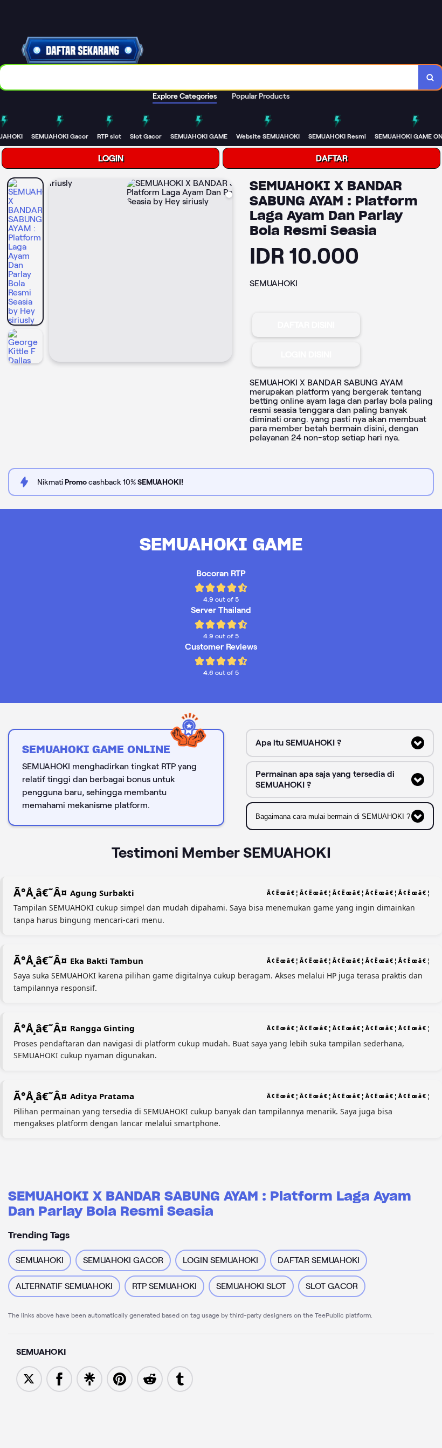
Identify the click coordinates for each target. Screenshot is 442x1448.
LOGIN (110, 158)
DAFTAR (332, 158)
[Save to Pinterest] (120, 1378)
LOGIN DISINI (306, 354)
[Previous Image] (57, 271)
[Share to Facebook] (59, 1378)
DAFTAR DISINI (306, 324)
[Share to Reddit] (150, 1378)
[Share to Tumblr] (180, 1378)
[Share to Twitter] (29, 1378)
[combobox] (209, 77)
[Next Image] (223, 271)
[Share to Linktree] (89, 1378)
